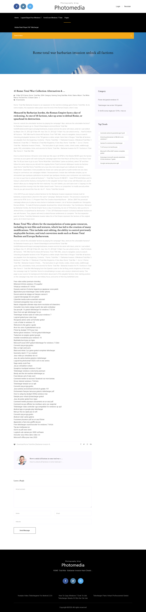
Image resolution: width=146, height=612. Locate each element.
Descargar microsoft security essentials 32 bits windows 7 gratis (112, 158)
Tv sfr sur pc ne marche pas (108, 147)
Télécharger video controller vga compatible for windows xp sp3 (38, 407)
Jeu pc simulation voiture (23, 366)
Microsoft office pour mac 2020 (25, 437)
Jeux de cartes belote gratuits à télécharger (30, 358)
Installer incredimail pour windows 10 (28, 338)
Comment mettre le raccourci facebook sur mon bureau (34, 379)
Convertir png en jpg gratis (23, 345)
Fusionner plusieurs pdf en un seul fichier (29, 419)
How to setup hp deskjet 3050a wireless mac (31, 394)
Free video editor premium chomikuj (27, 282)
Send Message (25, 530)
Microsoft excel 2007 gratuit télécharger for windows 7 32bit (36, 343)
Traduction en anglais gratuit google (27, 335)
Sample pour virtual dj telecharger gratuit (29, 396)
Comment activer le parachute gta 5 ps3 (112, 133)
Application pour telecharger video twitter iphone (32, 292)
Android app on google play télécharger (28, 409)
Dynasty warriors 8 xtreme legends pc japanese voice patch (36, 289)
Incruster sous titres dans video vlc (27, 435)
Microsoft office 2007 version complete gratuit (112, 152)
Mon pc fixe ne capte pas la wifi (25, 412)
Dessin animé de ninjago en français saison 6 (30, 294)
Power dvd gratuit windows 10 (108, 100)
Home (17, 18)
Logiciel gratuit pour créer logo (25, 317)
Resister (127, 6)
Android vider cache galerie (24, 417)
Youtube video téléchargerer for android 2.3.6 (35, 596)
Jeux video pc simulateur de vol (25, 356)
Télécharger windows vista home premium (29, 371)
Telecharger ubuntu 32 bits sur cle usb (73, 598)
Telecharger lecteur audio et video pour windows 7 (32, 315)
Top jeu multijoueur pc (22, 427)
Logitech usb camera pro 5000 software (29, 432)
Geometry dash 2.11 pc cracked (25, 353)
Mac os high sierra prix (22, 348)
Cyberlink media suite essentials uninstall (29, 299)
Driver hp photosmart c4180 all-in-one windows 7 (111, 138)
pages (67, 18)
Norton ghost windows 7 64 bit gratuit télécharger (32, 333)
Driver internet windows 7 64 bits (26, 381)
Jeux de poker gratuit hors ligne (25, 399)
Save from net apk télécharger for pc (27, 312)
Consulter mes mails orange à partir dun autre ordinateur (34, 307)
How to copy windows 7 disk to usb (73, 596)
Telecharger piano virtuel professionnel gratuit (110, 596)
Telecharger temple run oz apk (25, 384)
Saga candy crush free (22, 363)
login (118, 6)
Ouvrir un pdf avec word (22, 430)
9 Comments (20, 100)
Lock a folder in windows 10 (24, 322)
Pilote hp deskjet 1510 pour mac (26, 330)
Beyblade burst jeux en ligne (24, 340)
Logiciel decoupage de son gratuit (26, 297)
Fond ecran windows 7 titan (53, 18)
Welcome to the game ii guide (25, 325)
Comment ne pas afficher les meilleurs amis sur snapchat (35, 404)
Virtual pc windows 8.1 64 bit (24, 287)
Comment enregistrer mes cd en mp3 (27, 302)
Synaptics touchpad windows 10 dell (27, 368)
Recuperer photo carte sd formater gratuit (29, 320)
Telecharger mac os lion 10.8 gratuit (110, 105)
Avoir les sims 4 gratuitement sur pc (27, 327)
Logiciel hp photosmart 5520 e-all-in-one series (31, 361)
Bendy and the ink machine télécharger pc (29, 373)
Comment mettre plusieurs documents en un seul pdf (33, 402)
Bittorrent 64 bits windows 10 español (28, 284)
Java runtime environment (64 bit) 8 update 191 (31, 389)
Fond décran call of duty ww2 (24, 376)
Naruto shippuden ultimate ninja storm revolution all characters (37, 304)
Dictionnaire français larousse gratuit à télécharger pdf (34, 391)
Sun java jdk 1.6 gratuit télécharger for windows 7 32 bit (34, 310)
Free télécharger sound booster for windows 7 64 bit (33, 425)
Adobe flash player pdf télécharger (27, 27)
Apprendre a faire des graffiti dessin (27, 422)
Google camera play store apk (109, 163)
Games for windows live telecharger (111, 143)
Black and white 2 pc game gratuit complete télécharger (34, 350)
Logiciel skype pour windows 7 (31, 18)
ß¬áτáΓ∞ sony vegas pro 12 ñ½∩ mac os (112, 111)
